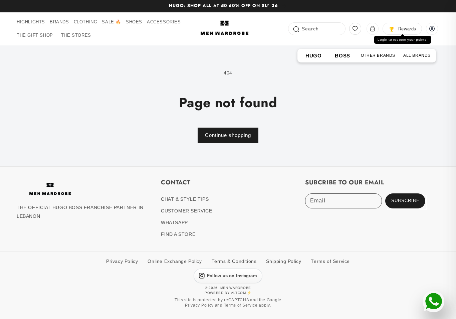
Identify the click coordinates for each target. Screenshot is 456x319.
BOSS (342, 55)
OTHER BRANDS (378, 55)
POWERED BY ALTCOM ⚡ (228, 293)
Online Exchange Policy (175, 261)
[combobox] (316, 29)
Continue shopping (228, 135)
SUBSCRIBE (405, 200)
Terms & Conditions (234, 261)
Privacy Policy (122, 261)
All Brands (417, 55)
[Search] (295, 28)
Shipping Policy (283, 261)
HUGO (313, 55)
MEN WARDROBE (235, 288)
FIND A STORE (178, 234)
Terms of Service (330, 261)
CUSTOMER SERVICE (186, 210)
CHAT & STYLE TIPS (185, 199)
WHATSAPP (174, 222)
